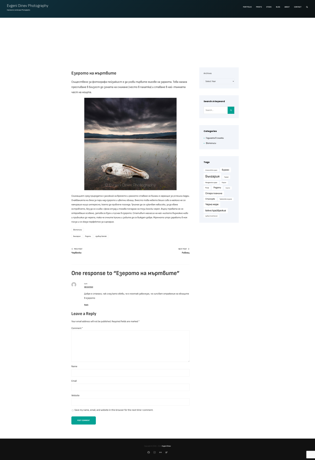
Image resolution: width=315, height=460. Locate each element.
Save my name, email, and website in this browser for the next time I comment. (113, 410)
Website (75, 395)
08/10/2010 (88, 287)
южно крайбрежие (215, 210)
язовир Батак (101, 236)
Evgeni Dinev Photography (27, 5)
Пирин (224, 183)
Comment (77, 328)
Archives (208, 73)
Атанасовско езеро (211, 170)
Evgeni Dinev (166, 446)
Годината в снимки (215, 138)
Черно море (212, 204)
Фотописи (77, 230)
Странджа (210, 199)
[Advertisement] (157, 38)
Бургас (225, 169)
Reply (86, 305)
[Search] (231, 110)
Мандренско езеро (211, 183)
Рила (207, 188)
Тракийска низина (226, 199)
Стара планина (213, 193)
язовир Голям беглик (211, 216)
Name (74, 366)
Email (74, 380)
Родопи (88, 236)
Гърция (226, 177)
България (76, 236)
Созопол (228, 188)
